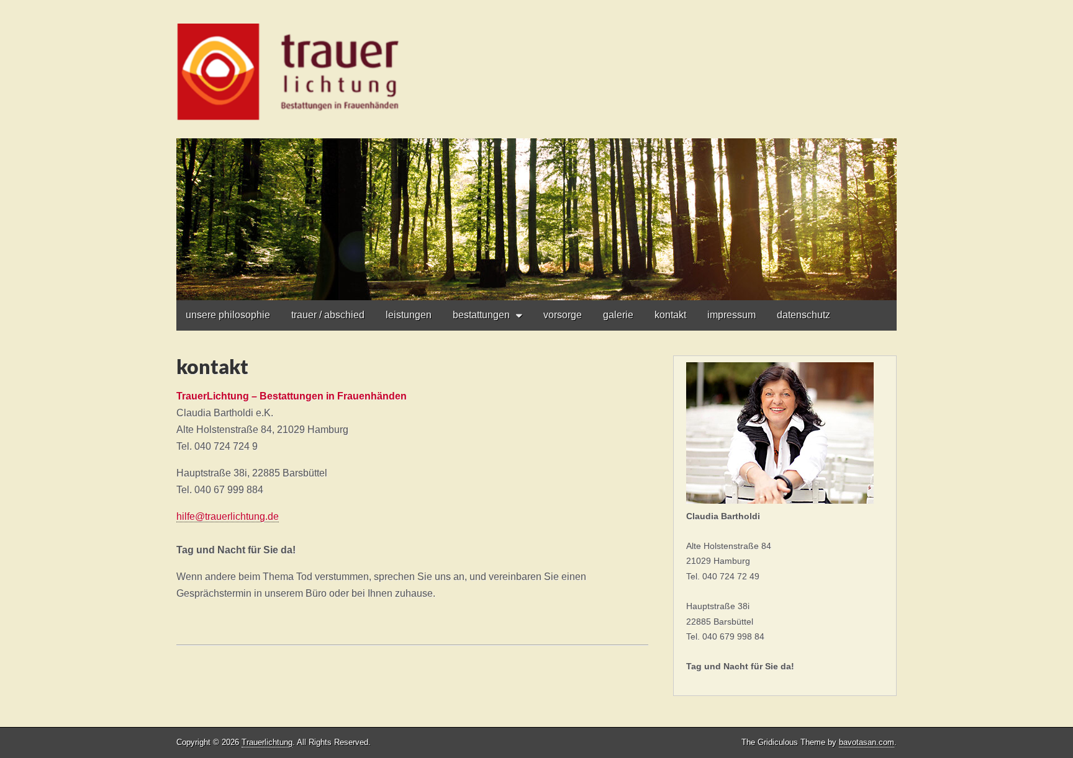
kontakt (670, 315)
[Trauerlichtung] (536, 150)
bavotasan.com (866, 742)
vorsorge (562, 315)
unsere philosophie (228, 315)
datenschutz (803, 315)
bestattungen (481, 315)
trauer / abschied (327, 315)
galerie (618, 315)
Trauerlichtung (267, 742)
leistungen (409, 315)
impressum (731, 315)
